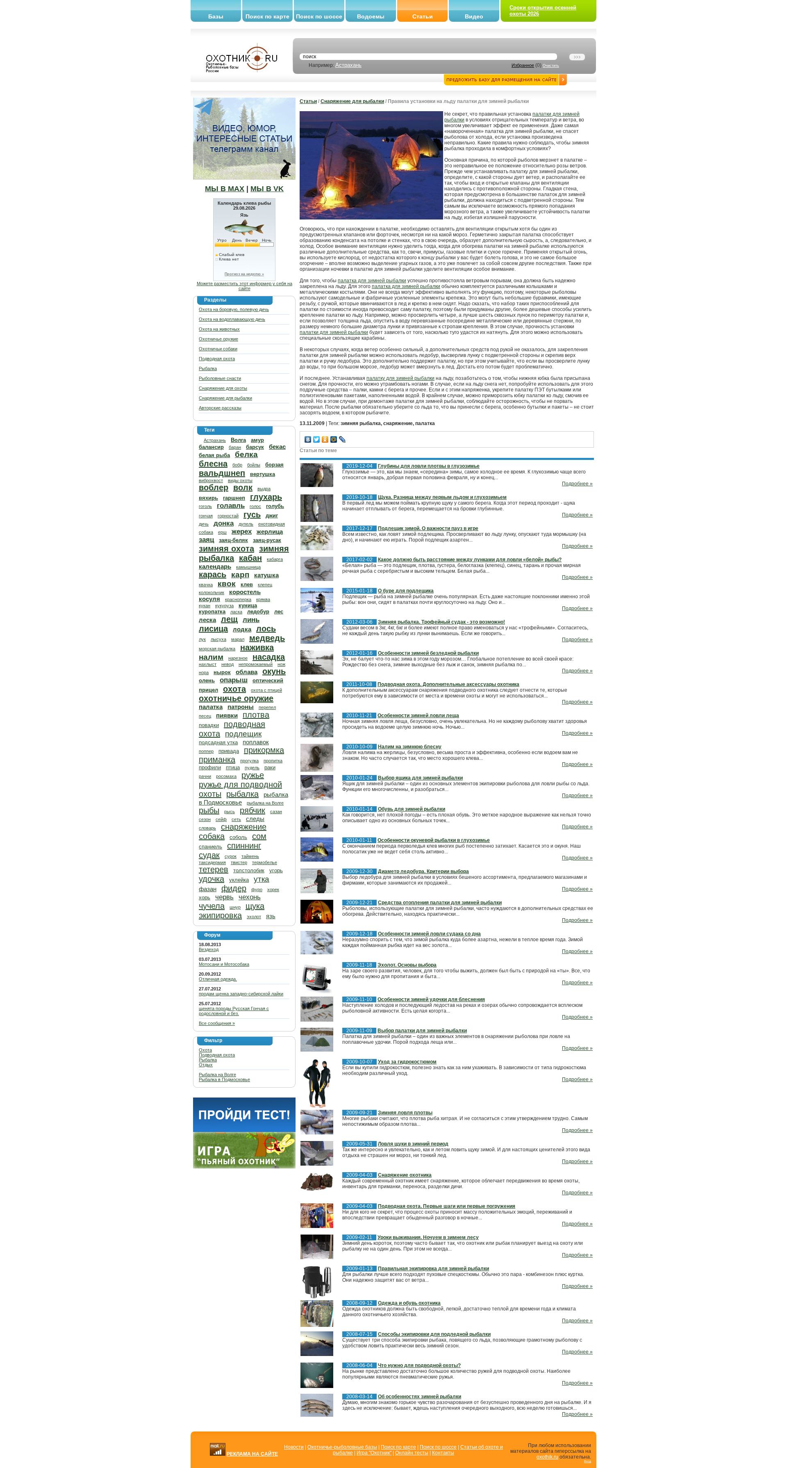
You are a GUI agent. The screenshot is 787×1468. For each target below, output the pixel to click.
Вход (587, 1461)
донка (224, 523)
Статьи (422, 16)
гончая (206, 515)
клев (247, 584)
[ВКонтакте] (308, 439)
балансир (211, 447)
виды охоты (240, 480)
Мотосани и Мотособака (224, 964)
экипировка (220, 915)
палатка (211, 706)
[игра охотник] (244, 1166)
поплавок (256, 742)
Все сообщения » (217, 1023)
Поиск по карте (267, 16)
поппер (206, 751)
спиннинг (244, 845)
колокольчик (211, 592)
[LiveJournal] (342, 439)
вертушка (262, 474)
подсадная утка (218, 742)
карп (240, 574)
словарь (207, 827)
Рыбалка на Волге (217, 1074)
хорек (273, 889)
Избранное (523, 65)
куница (248, 605)
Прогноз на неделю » (244, 274)
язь (270, 915)
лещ (229, 619)
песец (205, 715)
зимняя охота (226, 548)
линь (251, 620)
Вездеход (208, 949)
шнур (235, 907)
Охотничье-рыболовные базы (342, 1447)
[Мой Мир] (334, 439)
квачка (206, 584)
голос (255, 506)
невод (227, 664)
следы (255, 818)
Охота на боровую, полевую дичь (234, 309)
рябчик (252, 810)
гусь (252, 514)
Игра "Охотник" (374, 1453)
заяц (206, 540)
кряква (263, 599)
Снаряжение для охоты (223, 388)
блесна (213, 463)
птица (233, 767)
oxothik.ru (547, 1457)
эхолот (254, 916)
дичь (204, 523)
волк (242, 487)
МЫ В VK (267, 189)
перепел (267, 707)
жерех (242, 531)
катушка (266, 575)
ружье (252, 775)
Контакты (443, 1453)
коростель (245, 591)
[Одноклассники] (325, 439)
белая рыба (214, 455)
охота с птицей (266, 690)
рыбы (209, 810)
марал (237, 639)
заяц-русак (267, 540)
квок (227, 583)
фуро (256, 889)
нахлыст (207, 664)
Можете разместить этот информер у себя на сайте (244, 286)
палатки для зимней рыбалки (334, 332)
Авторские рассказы (220, 407)
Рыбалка (208, 368)
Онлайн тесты (411, 1453)
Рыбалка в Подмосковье (224, 1079)
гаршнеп (234, 498)
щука (255, 905)
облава (246, 671)
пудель (252, 767)
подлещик (243, 733)
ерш (222, 532)
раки (269, 767)
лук (202, 639)
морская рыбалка (217, 648)
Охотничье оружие (218, 338)
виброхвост (211, 480)
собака (212, 836)
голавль (231, 506)
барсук (255, 447)
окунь (274, 671)
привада (228, 751)
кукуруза (224, 605)
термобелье (264, 862)
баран (235, 447)
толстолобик (248, 870)
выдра (264, 488)
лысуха (218, 639)
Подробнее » (577, 484)
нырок (222, 672)
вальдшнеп (222, 473)
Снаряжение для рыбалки (225, 398)
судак (209, 855)
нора (204, 672)
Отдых (206, 1064)
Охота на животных (219, 329)
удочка (211, 878)
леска (207, 619)
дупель (246, 523)
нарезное (238, 658)
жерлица (270, 531)
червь (224, 897)
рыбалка (242, 793)
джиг (272, 515)
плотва (256, 714)
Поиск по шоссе (319, 16)
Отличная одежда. (218, 978)
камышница (248, 567)
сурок (231, 856)
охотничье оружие (236, 698)
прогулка (249, 760)
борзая (274, 465)
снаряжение (243, 826)
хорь (204, 897)
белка (246, 454)
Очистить (551, 66)
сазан (276, 811)
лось (266, 628)
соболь (238, 837)
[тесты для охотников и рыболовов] (244, 1130)
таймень (250, 856)
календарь (215, 566)
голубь (275, 506)
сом (259, 836)
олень (207, 680)
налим (211, 657)
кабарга (275, 559)
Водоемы (370, 16)
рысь (229, 811)
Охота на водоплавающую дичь (232, 319)
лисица (213, 628)
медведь (267, 638)
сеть (236, 819)
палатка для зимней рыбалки (372, 281)
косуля (209, 598)
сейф (221, 819)
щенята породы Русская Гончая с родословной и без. (234, 1011)
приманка (217, 759)
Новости (294, 1447)
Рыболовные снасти (220, 378)
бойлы (253, 464)
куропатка (212, 611)
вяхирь (208, 498)
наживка (257, 647)
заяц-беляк (233, 540)
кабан (250, 558)
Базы (215, 16)
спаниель (210, 847)
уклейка (239, 880)
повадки (209, 725)
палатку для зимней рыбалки (400, 378)
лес (278, 611)
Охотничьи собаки (218, 348)
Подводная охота (217, 358)
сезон (205, 819)
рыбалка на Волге (265, 802)
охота (234, 688)
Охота (205, 1049)
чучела (212, 905)
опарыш (234, 680)
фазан (207, 888)
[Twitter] (316, 439)
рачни (205, 776)
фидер (233, 888)
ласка (236, 611)
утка (261, 879)
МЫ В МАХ (224, 189)
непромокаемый (256, 664)
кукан (204, 605)
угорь (276, 870)
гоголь (205, 506)
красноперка (238, 599)
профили (210, 767)
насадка (268, 656)
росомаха (226, 776)
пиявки (227, 715)
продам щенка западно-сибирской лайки (241, 993)
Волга (238, 440)
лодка (242, 629)
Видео (474, 16)
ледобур (258, 611)
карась (212, 574)
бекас (277, 446)
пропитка (273, 760)
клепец (265, 584)
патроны (240, 706)
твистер (239, 862)
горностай (228, 515)
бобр (237, 464)
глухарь (266, 496)
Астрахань (348, 65)
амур (257, 440)
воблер (213, 487)
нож (281, 664)
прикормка (264, 750)
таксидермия (212, 862)
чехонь (250, 897)
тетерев (213, 869)
